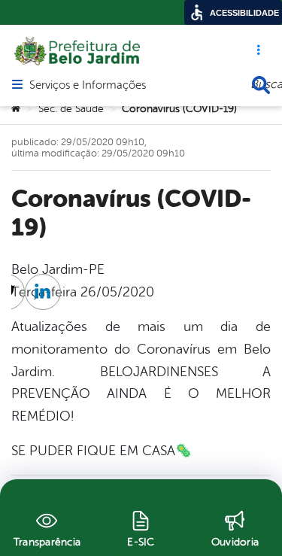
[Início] (15, 109)
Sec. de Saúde (71, 108)
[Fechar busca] (261, 85)
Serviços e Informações (87, 86)
